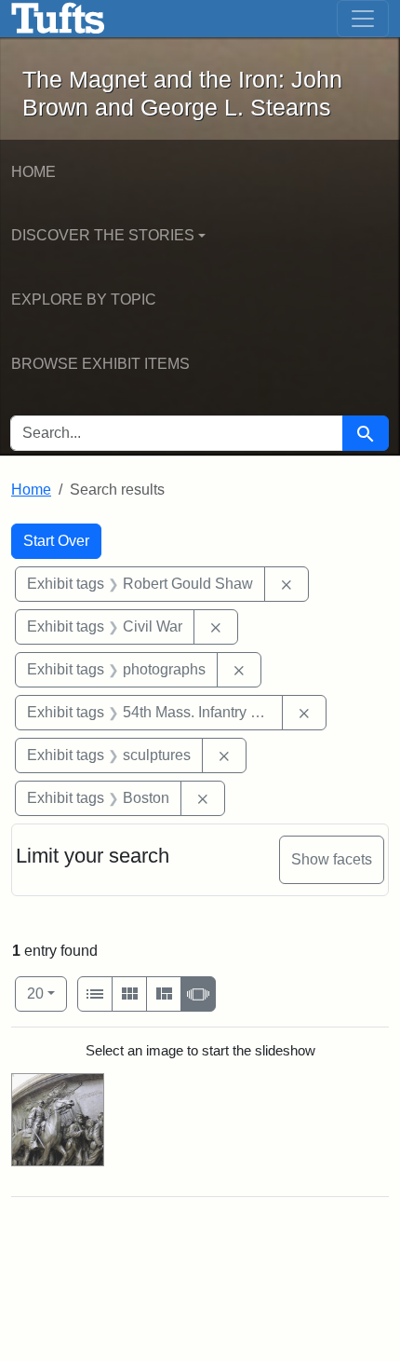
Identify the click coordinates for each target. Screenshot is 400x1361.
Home (33, 172)
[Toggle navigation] (363, 18)
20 (47, 993)
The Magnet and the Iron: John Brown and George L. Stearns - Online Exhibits (58, 18)
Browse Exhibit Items (100, 364)
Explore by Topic (83, 299)
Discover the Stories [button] (102, 235)
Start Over (56, 541)
